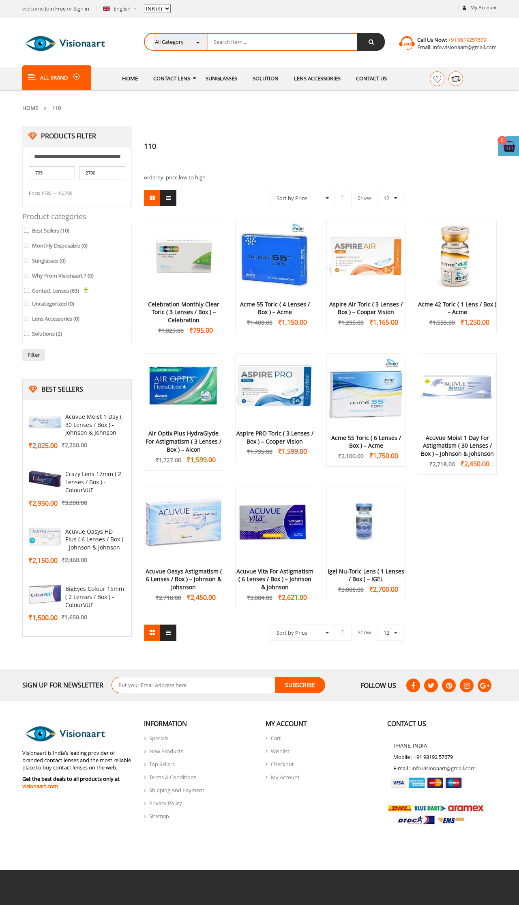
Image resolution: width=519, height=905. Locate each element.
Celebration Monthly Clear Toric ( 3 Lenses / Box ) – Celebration (183, 312)
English (122, 8)
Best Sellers (50, 230)
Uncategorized (53, 303)
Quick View (183, 240)
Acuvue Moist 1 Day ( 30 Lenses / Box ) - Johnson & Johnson (93, 425)
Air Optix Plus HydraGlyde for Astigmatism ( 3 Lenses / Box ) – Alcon (183, 441)
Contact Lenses (55, 290)
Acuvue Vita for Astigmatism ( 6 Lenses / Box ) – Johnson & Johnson (274, 579)
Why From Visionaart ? (63, 275)
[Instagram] (467, 685)
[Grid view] (152, 198)
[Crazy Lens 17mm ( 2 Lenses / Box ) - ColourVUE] (45, 479)
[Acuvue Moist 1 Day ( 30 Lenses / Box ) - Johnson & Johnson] (45, 422)
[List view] (168, 198)
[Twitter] (431, 685)
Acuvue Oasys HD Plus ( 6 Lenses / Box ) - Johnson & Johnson (94, 540)
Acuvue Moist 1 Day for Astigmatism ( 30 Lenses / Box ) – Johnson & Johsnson (457, 446)
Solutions (47, 333)
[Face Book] (413, 685)
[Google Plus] (484, 685)
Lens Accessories (55, 318)
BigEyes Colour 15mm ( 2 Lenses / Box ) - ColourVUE (94, 597)
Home (30, 108)
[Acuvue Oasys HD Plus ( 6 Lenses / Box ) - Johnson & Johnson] (45, 537)
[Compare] (455, 78)
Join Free (55, 8)
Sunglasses (49, 260)
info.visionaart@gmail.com (464, 47)
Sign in (81, 8)
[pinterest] (449, 685)
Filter (34, 354)
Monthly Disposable (60, 245)
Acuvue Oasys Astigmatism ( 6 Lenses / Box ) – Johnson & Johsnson (184, 579)
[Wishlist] (437, 78)
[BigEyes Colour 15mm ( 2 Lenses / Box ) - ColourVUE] (45, 594)
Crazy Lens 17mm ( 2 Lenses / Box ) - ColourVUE (93, 482)
